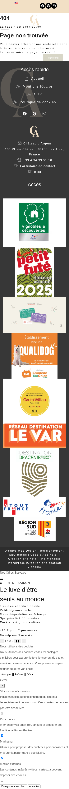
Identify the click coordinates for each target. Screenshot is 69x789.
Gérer (30, 674)
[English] (16, 3)
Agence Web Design (21, 550)
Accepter (6, 674)
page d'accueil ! (42, 52)
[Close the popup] (1, 579)
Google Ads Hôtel (44, 554)
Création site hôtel (23, 558)
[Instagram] (54, 6)
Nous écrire (25, 635)
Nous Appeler (8, 635)
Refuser (19, 674)
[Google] (48, 6)
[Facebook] (42, 6)
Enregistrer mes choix (13, 786)
